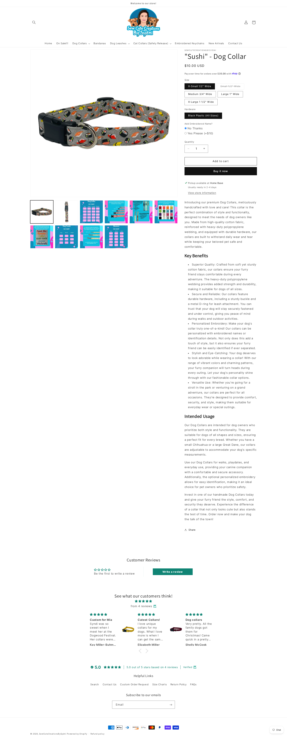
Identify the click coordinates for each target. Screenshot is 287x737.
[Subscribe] (171, 705)
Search (94, 684)
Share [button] (192, 529)
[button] (34, 22)
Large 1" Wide (230, 94)
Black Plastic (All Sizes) (203, 115)
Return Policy (178, 684)
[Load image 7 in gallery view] (41, 236)
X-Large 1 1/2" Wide (201, 101)
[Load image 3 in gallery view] (91, 211)
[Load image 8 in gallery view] (66, 236)
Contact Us (110, 684)
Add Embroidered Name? (199, 123)
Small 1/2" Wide (232, 86)
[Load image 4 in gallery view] (116, 211)
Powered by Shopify (77, 734)
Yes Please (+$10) (200, 133)
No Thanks (195, 128)
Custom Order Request (134, 684)
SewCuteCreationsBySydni (52, 734)
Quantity (189, 141)
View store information (202, 192)
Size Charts (159, 684)
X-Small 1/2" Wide (199, 86)
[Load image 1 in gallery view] (41, 211)
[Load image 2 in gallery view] (66, 211)
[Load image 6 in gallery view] (166, 211)
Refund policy (97, 734)
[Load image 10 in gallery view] (116, 236)
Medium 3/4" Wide (200, 94)
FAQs (193, 684)
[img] (143, 601)
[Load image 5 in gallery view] (141, 211)
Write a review (172, 571)
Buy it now (220, 171)
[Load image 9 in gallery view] (91, 236)
